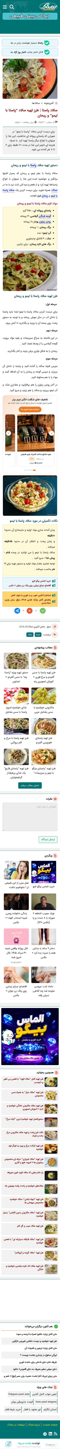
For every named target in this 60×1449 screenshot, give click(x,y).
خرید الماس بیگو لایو (41, 581)
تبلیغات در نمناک (16, 1425)
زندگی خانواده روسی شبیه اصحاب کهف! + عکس (16, 917)
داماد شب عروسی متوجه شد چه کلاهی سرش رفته (44, 990)
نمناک (54, 190)
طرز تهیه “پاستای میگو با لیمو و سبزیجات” (44, 770)
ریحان (45, 196)
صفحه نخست (50, 1425)
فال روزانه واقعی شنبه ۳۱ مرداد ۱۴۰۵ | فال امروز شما (16, 952)
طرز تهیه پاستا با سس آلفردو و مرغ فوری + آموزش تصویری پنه (43, 677)
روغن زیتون (45, 222)
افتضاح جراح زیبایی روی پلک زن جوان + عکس (30, 585)
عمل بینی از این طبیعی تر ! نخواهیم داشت (17, 885)
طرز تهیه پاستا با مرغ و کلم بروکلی (16, 740)
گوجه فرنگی (45, 216)
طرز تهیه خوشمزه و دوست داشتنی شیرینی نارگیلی (34, 1341)
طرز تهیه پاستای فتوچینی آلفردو (43, 740)
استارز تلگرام (50, 1409)
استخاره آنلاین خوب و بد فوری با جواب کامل (31, 595)
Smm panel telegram (46, 1402)
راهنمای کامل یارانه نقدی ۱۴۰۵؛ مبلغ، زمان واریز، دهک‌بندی (28, 601)
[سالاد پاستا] (30, 271)
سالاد (30, 634)
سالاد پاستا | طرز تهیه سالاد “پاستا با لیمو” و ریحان (31, 113)
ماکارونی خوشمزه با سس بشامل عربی (44, 710)
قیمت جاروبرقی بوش (22, 1402)
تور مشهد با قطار (32, 1409)
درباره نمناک (34, 1425)
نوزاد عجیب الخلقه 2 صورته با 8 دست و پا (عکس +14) (44, 917)
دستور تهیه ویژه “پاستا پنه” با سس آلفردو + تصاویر (16, 677)
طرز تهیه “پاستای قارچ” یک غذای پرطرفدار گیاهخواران (16, 772)
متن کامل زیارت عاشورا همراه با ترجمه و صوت (36, 1334)
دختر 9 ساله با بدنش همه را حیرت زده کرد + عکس (44, 952)
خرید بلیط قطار (13, 1409)
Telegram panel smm (18, 1394)
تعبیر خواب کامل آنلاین (44, 1394)
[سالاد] (30, 495)
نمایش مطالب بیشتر (30, 785)
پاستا (33, 165)
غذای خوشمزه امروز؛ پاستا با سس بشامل (16, 710)
